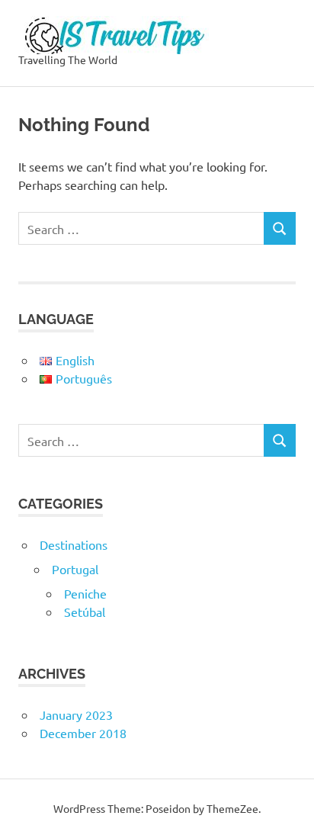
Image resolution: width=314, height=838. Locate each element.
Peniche (85, 593)
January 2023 (76, 714)
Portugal (75, 568)
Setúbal (84, 611)
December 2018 (83, 732)
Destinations (73, 544)
